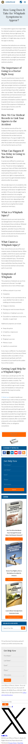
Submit (14, 489)
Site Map (20, 743)
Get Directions (8, 695)
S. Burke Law (5, 397)
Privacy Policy (12, 743)
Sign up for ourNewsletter (14, 434)
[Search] (23, 628)
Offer (5, 497)
